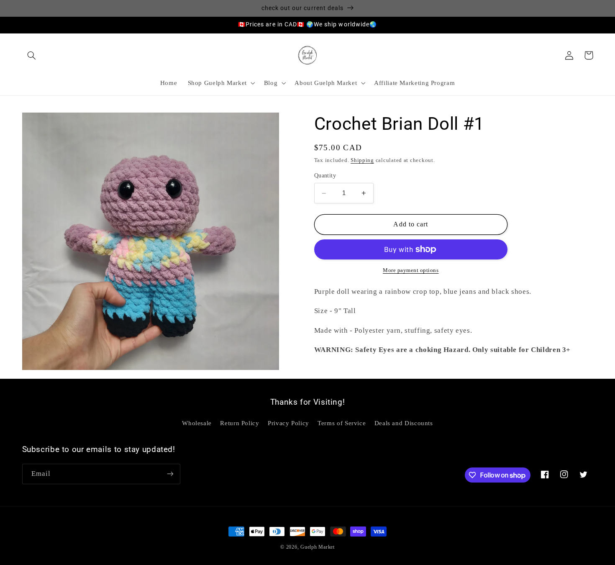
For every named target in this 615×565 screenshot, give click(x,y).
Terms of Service (342, 423)
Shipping (362, 161)
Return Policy (239, 423)
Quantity (325, 176)
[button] (31, 55)
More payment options (411, 270)
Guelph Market (317, 547)
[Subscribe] (169, 474)
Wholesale (197, 423)
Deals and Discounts (403, 423)
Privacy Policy (288, 423)
